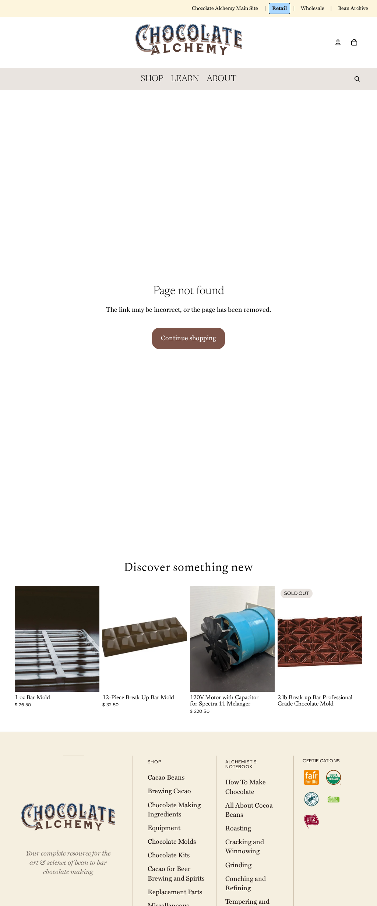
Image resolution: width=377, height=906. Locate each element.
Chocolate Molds (172, 841)
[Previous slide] (20, 638)
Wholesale (312, 8)
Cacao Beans (166, 777)
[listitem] (311, 777)
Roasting (238, 828)
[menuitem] (152, 79)
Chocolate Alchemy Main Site (225, 8)
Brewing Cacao (169, 791)
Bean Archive (353, 8)
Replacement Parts (175, 892)
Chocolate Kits (169, 855)
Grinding (238, 865)
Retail (279, 8)
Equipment (164, 828)
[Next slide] (93, 638)
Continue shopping (188, 338)
